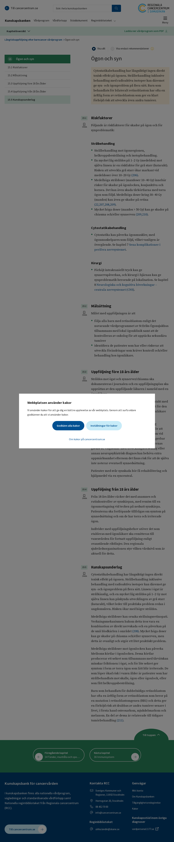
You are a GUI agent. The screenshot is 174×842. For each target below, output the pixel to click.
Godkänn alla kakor (68, 425)
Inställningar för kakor (104, 425)
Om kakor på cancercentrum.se (87, 439)
